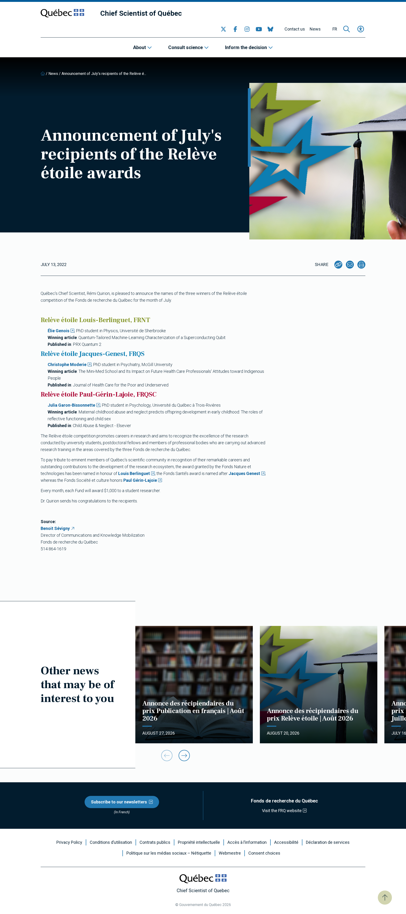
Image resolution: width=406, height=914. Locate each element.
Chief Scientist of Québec (141, 13)
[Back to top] (385, 898)
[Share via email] (350, 265)
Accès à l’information (247, 842)
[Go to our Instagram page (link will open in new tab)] (247, 29)
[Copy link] (338, 265)
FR (334, 29)
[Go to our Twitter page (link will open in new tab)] (223, 29)
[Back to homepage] (43, 73)
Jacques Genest (244, 473)
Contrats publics (155, 842)
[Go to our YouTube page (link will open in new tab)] (258, 29)
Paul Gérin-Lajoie (140, 480)
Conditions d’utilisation (111, 842)
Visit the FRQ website (282, 810)
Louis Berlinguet (134, 473)
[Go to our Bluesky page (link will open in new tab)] (270, 29)
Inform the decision (246, 47)
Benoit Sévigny (55, 528)
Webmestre (230, 853)
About (139, 47)
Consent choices (264, 853)
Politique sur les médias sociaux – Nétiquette (168, 853)
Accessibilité (286, 842)
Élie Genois (58, 330)
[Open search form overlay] (346, 29)
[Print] (361, 265)
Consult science (185, 47)
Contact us (295, 29)
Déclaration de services (328, 842)
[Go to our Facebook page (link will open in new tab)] (235, 29)
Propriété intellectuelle (199, 842)
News (315, 29)
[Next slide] (184, 755)
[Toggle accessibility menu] (360, 29)
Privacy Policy (69, 842)
